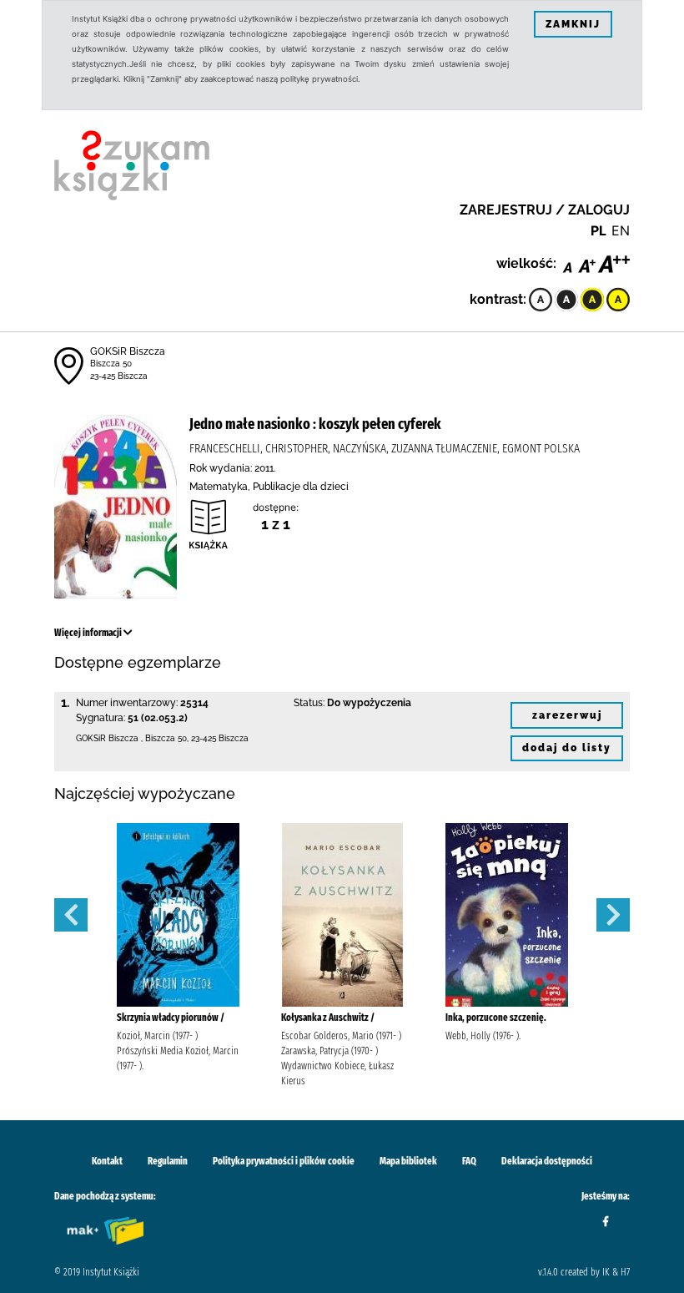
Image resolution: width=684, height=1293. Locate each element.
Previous (71, 915)
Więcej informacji (88, 633)
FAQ (469, 1161)
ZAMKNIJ (573, 24)
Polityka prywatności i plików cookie (284, 1161)
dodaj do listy (566, 748)
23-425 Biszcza (119, 376)
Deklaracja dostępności (546, 1161)
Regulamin (168, 1161)
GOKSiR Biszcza (127, 351)
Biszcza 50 (111, 363)
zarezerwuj (567, 715)
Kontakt (107, 1161)
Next (613, 915)
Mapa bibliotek (408, 1161)
